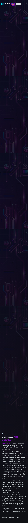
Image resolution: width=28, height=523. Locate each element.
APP (18, 4)
